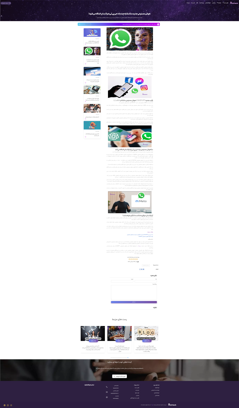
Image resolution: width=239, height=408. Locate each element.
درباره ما (188, 3)
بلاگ (197, 3)
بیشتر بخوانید (147, 341)
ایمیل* (132, 279)
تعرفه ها (219, 3)
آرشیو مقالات (130, 18)
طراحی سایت (226, 3)
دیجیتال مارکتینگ (146, 265)
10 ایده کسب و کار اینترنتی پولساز (92, 346)
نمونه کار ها (202, 3)
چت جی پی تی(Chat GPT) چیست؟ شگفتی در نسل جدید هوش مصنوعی (140, 235)
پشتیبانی (213, 3)
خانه (156, 24)
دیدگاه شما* (154, 284)
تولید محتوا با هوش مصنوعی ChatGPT (146, 236)
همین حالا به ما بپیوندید (120, 376)
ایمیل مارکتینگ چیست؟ (119, 346)
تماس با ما (193, 3)
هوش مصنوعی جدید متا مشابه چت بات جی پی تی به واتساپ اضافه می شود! (113, 18)
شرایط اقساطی (208, 3)
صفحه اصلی (135, 18)
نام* (156, 279)
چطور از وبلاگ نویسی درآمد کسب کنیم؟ (146, 346)
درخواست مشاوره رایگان (4, 3)
